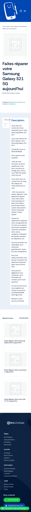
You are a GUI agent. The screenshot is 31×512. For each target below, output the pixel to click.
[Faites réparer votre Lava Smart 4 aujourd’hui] (15, 359)
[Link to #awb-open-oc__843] (25, 11)
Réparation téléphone (9, 104)
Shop (8, 26)
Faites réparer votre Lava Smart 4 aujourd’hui (15, 371)
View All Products (24, 318)
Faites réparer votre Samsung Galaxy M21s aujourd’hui (14, 342)
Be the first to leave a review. (11, 93)
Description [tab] (6, 120)
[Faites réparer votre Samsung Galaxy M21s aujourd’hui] (15, 330)
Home (4, 26)
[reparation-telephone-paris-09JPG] (10, 3)
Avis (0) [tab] (5, 125)
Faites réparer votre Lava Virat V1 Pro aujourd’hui (14, 400)
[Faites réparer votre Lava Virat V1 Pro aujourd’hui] (15, 389)
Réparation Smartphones (17, 102)
